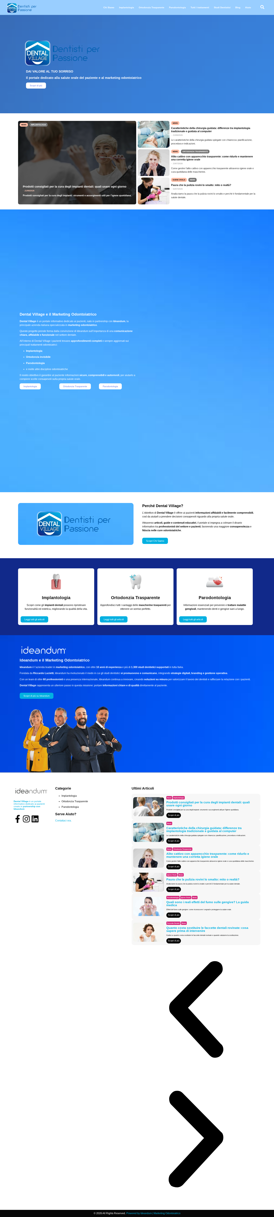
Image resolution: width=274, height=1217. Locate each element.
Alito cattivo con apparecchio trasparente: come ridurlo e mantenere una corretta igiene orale (212, 158)
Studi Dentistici (222, 7)
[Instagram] (26, 819)
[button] (196, 1010)
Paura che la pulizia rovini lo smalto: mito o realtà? (201, 185)
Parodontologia (177, 7)
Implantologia (126, 7)
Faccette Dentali (173, 923)
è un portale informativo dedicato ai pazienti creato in (29, 805)
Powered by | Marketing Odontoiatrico (153, 1213)
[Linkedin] (35, 819)
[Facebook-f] (18, 819)
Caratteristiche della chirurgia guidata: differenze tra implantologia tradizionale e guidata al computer (210, 129)
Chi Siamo (108, 7)
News (23, 125)
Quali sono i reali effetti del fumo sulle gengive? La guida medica (207, 903)
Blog (237, 7)
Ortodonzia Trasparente (151, 7)
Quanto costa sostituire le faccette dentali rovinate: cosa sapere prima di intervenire (207, 929)
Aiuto (248, 7)
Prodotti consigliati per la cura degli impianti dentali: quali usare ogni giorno (74, 186)
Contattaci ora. (63, 820)
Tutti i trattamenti (200, 7)
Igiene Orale (179, 180)
